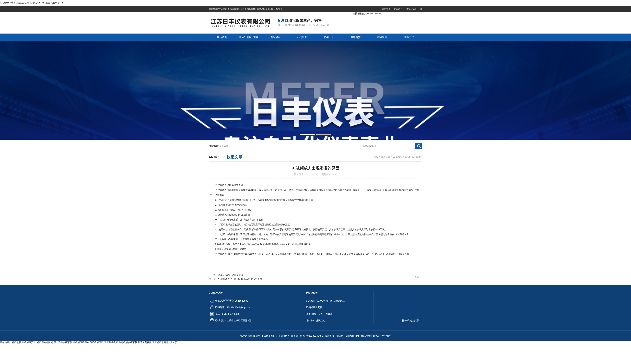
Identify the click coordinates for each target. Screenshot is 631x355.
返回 (416, 277)
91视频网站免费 (42, 342)
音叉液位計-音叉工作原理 (319, 314)
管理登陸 (386, 335)
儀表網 (339, 335)
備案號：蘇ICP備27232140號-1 (307, 335)
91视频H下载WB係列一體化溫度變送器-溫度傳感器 (326, 300)
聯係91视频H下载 (414, 9)
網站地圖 (4, 342)
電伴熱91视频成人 (315, 320)
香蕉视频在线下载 (128, 342)
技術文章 (329, 37)
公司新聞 (302, 37)
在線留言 (398, 9)
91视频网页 (28, 342)
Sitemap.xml (352, 335)
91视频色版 (15, 342)
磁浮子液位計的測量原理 (230, 275)
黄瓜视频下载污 (98, 342)
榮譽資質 (356, 37)
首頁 (376, 156)
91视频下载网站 (81, 342)
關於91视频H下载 (248, 37)
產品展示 (275, 37)
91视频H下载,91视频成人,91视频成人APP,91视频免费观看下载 (32, 2)
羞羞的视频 (112, 342)
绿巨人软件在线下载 (61, 342)
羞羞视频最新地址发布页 (164, 342)
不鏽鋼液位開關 (314, 307)
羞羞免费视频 (145, 342)
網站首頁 (386, 9)
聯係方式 (409, 37)
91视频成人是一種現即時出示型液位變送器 (240, 279)
